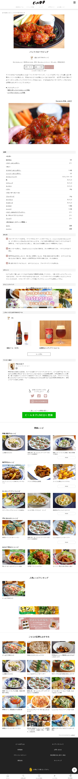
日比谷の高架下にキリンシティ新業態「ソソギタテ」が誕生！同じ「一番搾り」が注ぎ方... (38, 730)
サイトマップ (58, 760)
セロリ (8, 226)
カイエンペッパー (11, 176)
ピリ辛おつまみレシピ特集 (16, 92)
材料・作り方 (28, 67)
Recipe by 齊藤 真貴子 (64, 101)
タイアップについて (58, 744)
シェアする (54, 775)
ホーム (8, 775)
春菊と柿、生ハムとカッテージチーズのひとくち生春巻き (38, 691)
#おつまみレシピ (18, 62)
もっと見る (39, 354)
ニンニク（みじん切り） (13, 173)
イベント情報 (30, 7)
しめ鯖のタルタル (7, 452)
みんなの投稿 (39, 775)
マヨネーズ (9, 202)
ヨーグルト (9, 199)
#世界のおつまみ (28, 62)
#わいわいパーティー (44, 62)
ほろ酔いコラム (61, 7)
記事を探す (23, 775)
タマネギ (8, 206)
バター (8, 189)
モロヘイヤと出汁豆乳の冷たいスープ (63, 674)
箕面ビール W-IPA (12, 348)
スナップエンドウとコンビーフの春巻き (13, 510)
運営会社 (20, 760)
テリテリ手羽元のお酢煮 (34, 481)
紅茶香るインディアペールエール (49, 348)
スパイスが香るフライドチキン (61, 481)
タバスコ (8, 186)
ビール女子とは (20, 744)
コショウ (8, 218)
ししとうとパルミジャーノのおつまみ (63, 709)
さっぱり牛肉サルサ (7, 598)
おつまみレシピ (6, 12)
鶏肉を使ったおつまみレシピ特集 (19, 90)
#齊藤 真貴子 (61, 62)
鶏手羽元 (8, 160)
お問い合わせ (58, 749)
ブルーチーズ (10, 196)
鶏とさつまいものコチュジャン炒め (12, 566)
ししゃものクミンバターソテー (61, 537)
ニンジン (8, 229)
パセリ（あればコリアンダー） (15, 212)
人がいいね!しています (39, 70)
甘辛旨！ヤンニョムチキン (35, 566)
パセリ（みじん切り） (13, 163)
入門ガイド (51, 7)
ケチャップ (9, 183)
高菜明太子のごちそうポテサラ (61, 510)
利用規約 (20, 749)
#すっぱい (54, 62)
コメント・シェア (49, 67)
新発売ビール (20, 7)
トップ (41, 7)
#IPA (35, 62)
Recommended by (65, 735)
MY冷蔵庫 (70, 775)
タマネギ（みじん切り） (13, 170)
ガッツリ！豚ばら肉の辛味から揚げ (62, 566)
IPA (35, 57)
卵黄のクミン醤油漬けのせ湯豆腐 (12, 709)
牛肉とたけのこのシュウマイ (35, 655)
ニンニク (8, 209)
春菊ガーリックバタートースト (10, 537)
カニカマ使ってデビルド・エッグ (37, 510)
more (66, 457)
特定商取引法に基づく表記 (58, 755)
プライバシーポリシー (20, 755)
